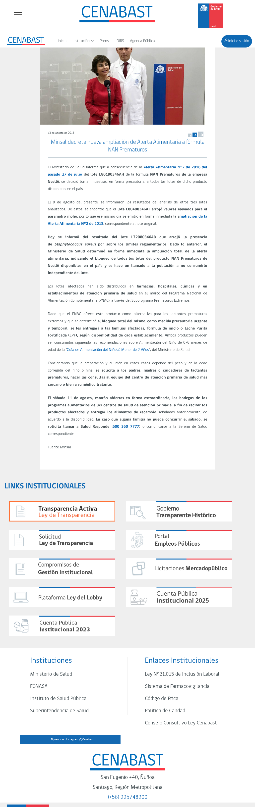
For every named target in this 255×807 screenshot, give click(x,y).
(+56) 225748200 (127, 797)
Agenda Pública (142, 41)
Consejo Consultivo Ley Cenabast (181, 723)
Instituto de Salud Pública (58, 698)
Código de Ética (161, 698)
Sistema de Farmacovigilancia (177, 686)
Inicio (62, 41)
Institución (81, 41)
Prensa (105, 41)
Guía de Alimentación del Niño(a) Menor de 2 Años (108, 350)
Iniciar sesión (238, 41)
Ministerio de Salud (51, 674)
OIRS (120, 41)
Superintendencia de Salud (59, 710)
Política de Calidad (165, 710)
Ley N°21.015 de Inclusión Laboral (182, 674)
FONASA (39, 686)
